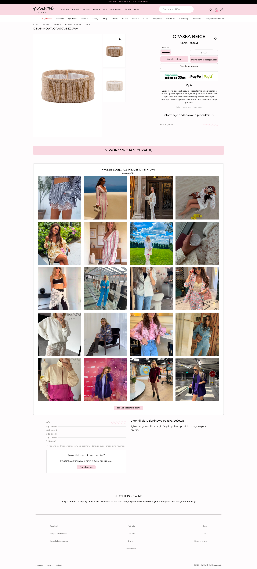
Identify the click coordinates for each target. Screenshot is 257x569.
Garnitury (170, 18)
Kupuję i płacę (174, 59)
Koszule (135, 18)
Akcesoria (197, 18)
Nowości (75, 9)
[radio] (166, 52)
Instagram (39, 565)
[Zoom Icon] (67, 86)
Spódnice (72, 18)
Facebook (58, 565)
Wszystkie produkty (52, 25)
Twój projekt (115, 9)
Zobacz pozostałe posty (128, 408)
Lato (105, 9)
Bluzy (104, 18)
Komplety (183, 18)
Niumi (35, 25)
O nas (136, 9)
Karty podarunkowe (215, 18)
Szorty (95, 18)
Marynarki (157, 18)
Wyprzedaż (47, 18)
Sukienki (60, 18)
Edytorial (127, 9)
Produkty (65, 9)
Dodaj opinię (86, 467)
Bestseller (86, 9)
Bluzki (125, 18)
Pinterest (49, 565)
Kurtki (146, 18)
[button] (120, 39)
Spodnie (84, 18)
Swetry (115, 18)
